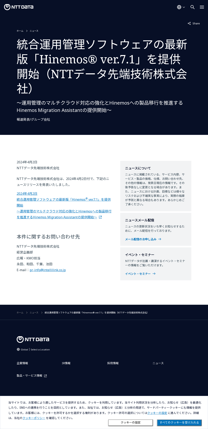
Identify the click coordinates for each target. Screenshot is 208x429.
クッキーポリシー (34, 418)
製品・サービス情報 (29, 375)
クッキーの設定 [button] (157, 413)
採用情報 (113, 363)
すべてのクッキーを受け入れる (179, 422)
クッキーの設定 (131, 422)
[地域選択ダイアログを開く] (181, 7)
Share (194, 23)
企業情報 (22, 363)
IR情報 (66, 363)
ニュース (34, 30)
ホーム (20, 30)
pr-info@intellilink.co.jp (48, 270)
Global (35, 349)
